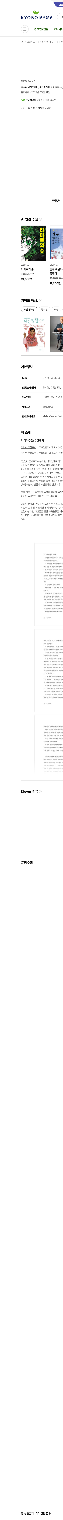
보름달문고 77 (28, 80)
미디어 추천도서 (28, 447)
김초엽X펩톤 (41, 29)
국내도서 (31, 42)
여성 (56, 310)
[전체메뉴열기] (25, 29)
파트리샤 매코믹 (47, 87)
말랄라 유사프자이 (29, 87)
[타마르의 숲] (33, 253)
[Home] (22, 42)
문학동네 (25, 92)
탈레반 (44, 310)
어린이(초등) (48, 42)
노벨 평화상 (29, 310)
